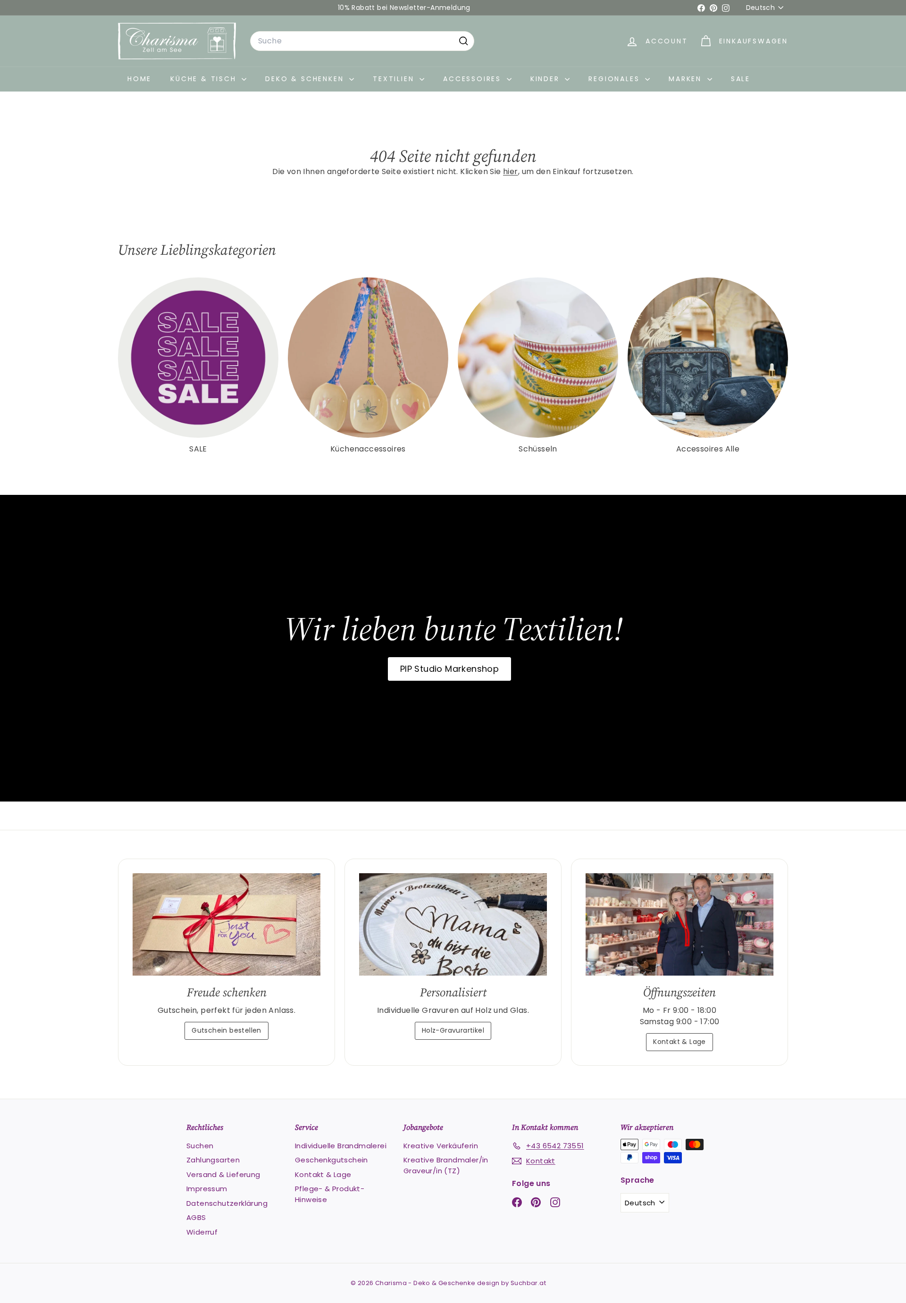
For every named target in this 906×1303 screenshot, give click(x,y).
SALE (740, 79)
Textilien (395, 79)
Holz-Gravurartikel (453, 1030)
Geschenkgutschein (331, 1160)
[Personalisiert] (453, 924)
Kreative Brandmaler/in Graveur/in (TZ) (445, 1165)
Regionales (615, 79)
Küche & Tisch (204, 79)
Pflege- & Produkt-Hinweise (329, 1194)
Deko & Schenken (306, 79)
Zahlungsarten (213, 1160)
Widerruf (202, 1232)
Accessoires (473, 79)
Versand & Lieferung (223, 1174)
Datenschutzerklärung (227, 1203)
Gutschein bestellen (226, 1030)
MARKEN (687, 79)
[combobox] (362, 41)
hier (510, 171)
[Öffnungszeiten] (679, 924)
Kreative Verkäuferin (440, 1146)
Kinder (546, 79)
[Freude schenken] (226, 924)
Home (139, 79)
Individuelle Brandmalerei (340, 1146)
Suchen (199, 1146)
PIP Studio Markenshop (449, 669)
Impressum (206, 1189)
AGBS (196, 1217)
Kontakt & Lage (679, 1041)
